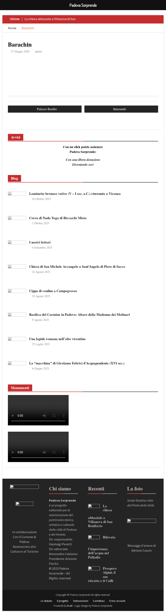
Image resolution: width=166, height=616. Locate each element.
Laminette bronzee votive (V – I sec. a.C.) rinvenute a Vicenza (75, 193)
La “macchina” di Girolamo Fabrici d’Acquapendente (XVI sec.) (77, 363)
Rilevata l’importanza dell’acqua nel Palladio (101, 547)
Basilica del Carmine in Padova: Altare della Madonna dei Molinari (79, 314)
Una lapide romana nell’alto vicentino (57, 338)
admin (38, 51)
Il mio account (117, 601)
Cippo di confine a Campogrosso (53, 290)
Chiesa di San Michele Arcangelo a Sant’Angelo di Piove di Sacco (77, 266)
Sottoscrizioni (80, 601)
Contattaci (99, 601)
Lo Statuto (46, 601)
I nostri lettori (40, 242)
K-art (69, 605)
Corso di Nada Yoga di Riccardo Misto (58, 217)
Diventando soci (83, 164)
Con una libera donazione (83, 159)
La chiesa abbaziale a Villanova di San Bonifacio (100, 515)
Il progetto (62, 601)
